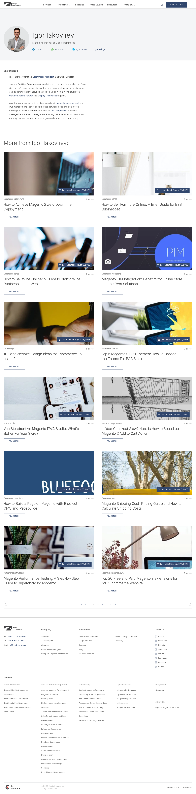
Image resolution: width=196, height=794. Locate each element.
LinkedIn (40, 49)
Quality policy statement (126, 637)
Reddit (161, 667)
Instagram (162, 658)
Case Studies (96, 5)
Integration (160, 685)
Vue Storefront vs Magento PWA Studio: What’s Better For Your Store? (41, 431)
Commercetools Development (54, 759)
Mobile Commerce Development (55, 738)
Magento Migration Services (167, 707)
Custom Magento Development (55, 690)
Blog (81, 649)
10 (115, 605)
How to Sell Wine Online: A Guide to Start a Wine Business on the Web (42, 282)
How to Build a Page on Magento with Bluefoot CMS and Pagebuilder (40, 506)
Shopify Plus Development (52, 725)
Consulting (84, 685)
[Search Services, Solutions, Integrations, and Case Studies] (161, 5)
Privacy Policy (173, 787)
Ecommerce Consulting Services (93, 703)
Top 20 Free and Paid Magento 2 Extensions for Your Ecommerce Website (139, 581)
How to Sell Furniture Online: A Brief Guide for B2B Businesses (142, 207)
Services (45, 637)
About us (45, 645)
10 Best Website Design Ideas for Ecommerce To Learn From (42, 356)
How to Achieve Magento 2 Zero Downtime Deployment (37, 207)
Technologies (47, 641)
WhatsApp (60, 49)
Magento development (68, 103)
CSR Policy (187, 787)
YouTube (162, 654)
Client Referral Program (51, 649)
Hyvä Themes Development (53, 772)
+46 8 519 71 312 (15, 641)
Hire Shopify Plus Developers (16, 703)
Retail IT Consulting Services (91, 720)
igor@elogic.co (102, 49)
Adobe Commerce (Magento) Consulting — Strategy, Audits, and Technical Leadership (92, 694)
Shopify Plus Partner (48, 96)
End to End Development (54, 685)
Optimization (124, 685)
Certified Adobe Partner (21, 96)
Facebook (162, 641)
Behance (162, 662)
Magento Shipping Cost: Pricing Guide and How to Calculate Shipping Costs (141, 506)
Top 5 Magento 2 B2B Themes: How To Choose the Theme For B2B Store (139, 356)
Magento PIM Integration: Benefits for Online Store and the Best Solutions (142, 282)
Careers (82, 645)
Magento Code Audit (126, 707)
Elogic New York (85, 641)
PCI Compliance (59, 111)
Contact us (176, 5)
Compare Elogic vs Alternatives (54, 654)
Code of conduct (86, 654)
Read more (14, 217)
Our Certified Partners (88, 637)
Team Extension (12, 685)
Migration (160, 702)
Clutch (161, 637)
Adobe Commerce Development (55, 712)
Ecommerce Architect (43, 77)
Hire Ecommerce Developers (16, 699)
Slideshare (162, 649)
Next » (190, 603)
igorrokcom (82, 49)
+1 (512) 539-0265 (17, 636)
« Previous (6, 603)
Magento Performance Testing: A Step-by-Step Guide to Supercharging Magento (41, 581)
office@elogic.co (18, 645)
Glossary (119, 641)
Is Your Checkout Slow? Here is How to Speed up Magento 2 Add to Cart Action (140, 431)
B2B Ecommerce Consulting (91, 707)
